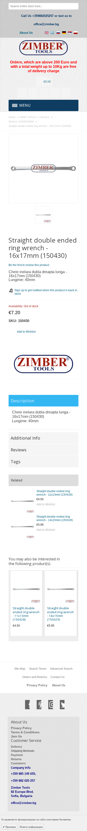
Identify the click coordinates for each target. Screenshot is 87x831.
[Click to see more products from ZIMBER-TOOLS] (43, 364)
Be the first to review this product (29, 265)
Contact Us (57, 677)
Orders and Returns (34, 677)
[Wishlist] (44, 92)
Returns (16, 759)
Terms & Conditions (25, 732)
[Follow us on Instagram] (48, 704)
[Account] (22, 92)
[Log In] (55, 92)
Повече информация (31, 826)
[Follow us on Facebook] (25, 704)
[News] (33, 92)
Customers (18, 763)
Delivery (16, 746)
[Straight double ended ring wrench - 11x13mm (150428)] (22, 501)
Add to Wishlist (45, 504)
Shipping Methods (22, 751)
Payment (17, 755)
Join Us (16, 736)
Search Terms (37, 668)
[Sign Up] (66, 92)
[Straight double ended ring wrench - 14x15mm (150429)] (22, 526)
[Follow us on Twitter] (59, 704)
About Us (26, 32)
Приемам (10, 826)
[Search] (75, 6)
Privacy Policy (37, 685)
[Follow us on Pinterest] (36, 704)
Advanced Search (61, 668)
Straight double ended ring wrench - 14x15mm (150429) (54, 518)
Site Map (19, 668)
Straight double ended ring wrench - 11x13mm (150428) (54, 493)
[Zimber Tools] (43, 48)
